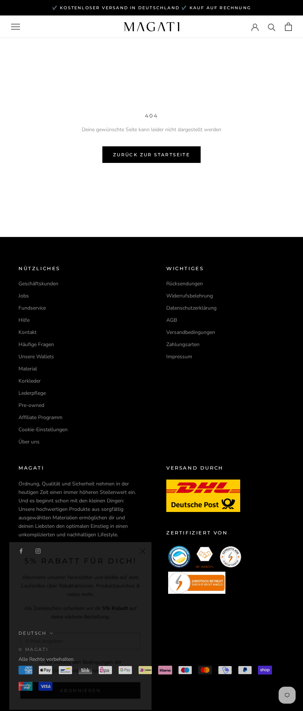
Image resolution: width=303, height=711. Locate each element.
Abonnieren (80, 682)
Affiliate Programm (40, 417)
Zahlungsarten (183, 344)
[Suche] (272, 27)
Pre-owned (31, 405)
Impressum (179, 356)
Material (27, 368)
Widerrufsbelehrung (189, 295)
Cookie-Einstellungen (43, 429)
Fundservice (32, 307)
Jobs (23, 295)
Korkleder (29, 380)
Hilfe (24, 320)
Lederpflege (32, 393)
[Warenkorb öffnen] (288, 26)
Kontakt (27, 332)
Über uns (29, 441)
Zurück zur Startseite (151, 154)
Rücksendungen (184, 283)
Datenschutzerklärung (77, 662)
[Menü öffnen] (15, 27)
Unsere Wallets (36, 356)
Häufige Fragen (36, 344)
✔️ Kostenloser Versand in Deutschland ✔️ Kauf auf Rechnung (151, 7)
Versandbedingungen (190, 332)
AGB (171, 320)
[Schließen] (142, 543)
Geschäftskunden (38, 283)
